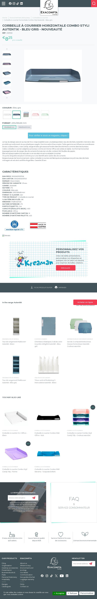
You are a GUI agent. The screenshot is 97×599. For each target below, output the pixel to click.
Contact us (24, 586)
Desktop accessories (10, 568)
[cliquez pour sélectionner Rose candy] (35, 115)
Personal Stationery (9, 577)
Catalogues (6, 586)
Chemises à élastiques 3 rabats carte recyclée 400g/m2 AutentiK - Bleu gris (48, 344)
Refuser (73, 593)
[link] (3, 3)
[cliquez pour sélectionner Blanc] (7, 115)
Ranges (5, 584)
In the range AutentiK (12, 302)
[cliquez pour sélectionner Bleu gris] (16, 115)
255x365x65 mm (9, 127)
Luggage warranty (27, 579)
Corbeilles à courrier (40, 18)
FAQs (22, 584)
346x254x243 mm (24, 127)
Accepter (59, 593)
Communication (26, 575)
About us (23, 563)
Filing (4, 563)
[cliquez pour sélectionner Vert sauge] (45, 115)
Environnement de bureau (20, 18)
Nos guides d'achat (27, 577)
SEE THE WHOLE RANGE (85, 305)
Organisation (7, 565)
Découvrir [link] (65, 268)
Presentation (7, 570)
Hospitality (6, 579)
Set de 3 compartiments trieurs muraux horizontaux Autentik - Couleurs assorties (79, 344)
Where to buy (25, 565)
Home (4, 18)
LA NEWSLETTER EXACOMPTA (23, 492)
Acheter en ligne (85, 302)
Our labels (24, 572)
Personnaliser (86, 593)
